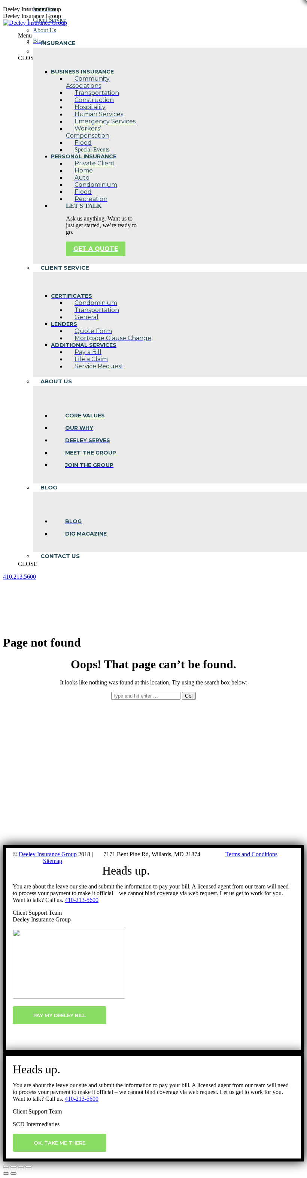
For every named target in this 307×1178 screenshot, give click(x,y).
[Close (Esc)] (6, 1167)
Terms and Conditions (251, 854)
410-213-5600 (81, 900)
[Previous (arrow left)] (6, 1173)
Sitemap (52, 861)
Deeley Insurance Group (48, 854)
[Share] (13, 1167)
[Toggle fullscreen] (21, 1167)
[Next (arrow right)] (13, 1173)
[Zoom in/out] (28, 1167)
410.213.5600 (19, 576)
